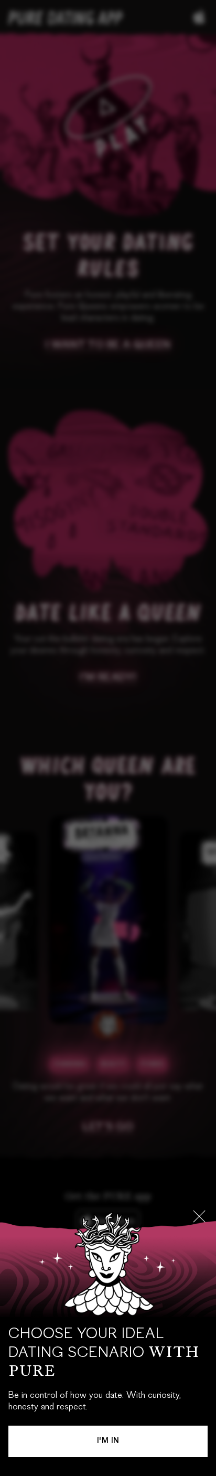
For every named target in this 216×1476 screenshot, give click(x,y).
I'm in (108, 1441)
